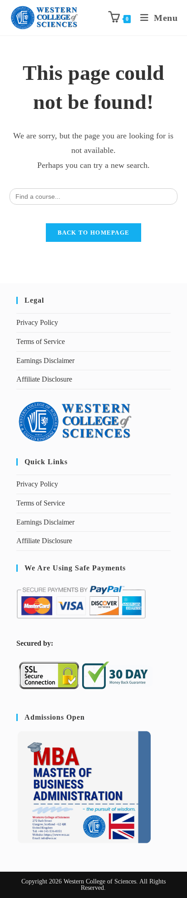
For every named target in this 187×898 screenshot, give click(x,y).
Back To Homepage (94, 232)
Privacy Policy (37, 322)
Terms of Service (40, 341)
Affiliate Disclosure (44, 379)
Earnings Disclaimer (45, 360)
